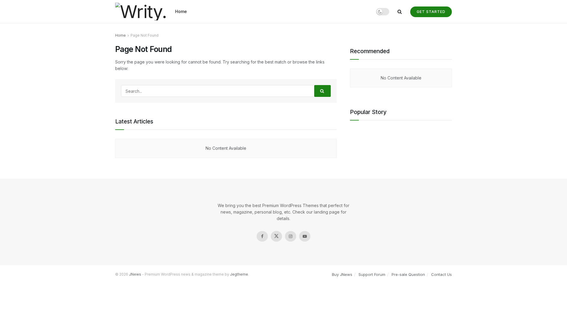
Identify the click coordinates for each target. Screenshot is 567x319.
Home (181, 11)
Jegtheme (239, 274)
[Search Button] (322, 91)
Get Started (431, 11)
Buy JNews (342, 274)
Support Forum (372, 274)
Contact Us (441, 274)
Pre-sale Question (408, 274)
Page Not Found (145, 35)
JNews (135, 274)
